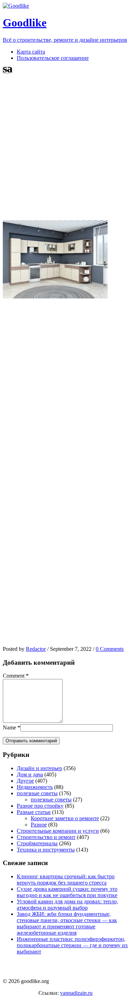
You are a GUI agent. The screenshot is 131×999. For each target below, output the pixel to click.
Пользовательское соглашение (53, 58)
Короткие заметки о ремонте (65, 818)
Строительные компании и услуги (58, 831)
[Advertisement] (65, 148)
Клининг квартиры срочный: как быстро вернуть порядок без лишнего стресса (66, 879)
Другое (25, 781)
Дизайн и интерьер (39, 768)
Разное (39, 825)
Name (9, 727)
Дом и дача (30, 774)
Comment (13, 676)
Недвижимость (35, 787)
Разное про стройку (40, 806)
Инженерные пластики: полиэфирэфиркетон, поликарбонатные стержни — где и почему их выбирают (72, 945)
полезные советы (37, 793)
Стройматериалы (37, 843)
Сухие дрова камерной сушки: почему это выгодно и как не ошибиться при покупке (67, 892)
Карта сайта (31, 52)
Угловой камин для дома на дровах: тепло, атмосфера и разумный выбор (67, 904)
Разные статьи (34, 812)
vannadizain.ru (76, 993)
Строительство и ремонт (46, 837)
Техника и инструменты (46, 850)
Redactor (36, 649)
